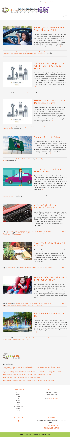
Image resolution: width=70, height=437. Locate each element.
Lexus (18, 404)
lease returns (29, 53)
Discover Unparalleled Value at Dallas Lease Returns (49, 101)
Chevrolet (18, 393)
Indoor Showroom (45, 127)
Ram (18, 410)
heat (44, 159)
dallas (20, 53)
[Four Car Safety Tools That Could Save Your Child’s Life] (17, 285)
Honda (18, 400)
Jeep (18, 402)
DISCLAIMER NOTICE (52, 428)
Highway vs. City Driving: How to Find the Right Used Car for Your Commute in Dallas (28, 380)
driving (41, 159)
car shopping (15, 53)
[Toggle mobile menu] (66, 16)
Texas (35, 53)
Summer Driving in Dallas (47, 136)
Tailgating (3, 233)
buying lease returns (6, 53)
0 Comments (17, 234)
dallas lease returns (35, 127)
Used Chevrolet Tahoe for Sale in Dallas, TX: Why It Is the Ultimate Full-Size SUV (27, 374)
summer (48, 159)
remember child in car (25, 305)
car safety (17, 303)
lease (24, 53)
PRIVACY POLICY (52, 425)
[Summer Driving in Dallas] (17, 145)
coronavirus (30, 267)
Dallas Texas (29, 337)
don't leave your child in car (12, 305)
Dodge (18, 395)
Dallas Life (21, 92)
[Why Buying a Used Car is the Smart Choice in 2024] (17, 35)
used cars (42, 53)
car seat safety (24, 303)
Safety (29, 159)
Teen (8, 196)
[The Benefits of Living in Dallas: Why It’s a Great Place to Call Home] (17, 74)
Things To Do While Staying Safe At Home (50, 244)
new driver (4, 196)
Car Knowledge (32, 52)
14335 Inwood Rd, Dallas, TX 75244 (26, 2)
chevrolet (25, 233)
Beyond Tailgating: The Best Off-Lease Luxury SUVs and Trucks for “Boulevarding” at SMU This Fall (32, 372)
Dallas (45, 52)
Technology (10, 233)
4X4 (21, 233)
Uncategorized (11, 127)
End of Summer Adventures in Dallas (49, 314)
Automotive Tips (24, 52)
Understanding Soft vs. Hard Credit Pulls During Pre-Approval (21, 377)
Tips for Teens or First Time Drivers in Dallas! (47, 170)
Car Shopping (40, 52)
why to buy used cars (15, 339)
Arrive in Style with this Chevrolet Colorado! (45, 206)
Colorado (30, 233)
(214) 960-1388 (49, 2)
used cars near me (18, 269)
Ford (18, 396)
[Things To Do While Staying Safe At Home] (17, 251)
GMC (18, 398)
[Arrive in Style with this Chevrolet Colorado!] (17, 213)
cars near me (23, 267)
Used (38, 53)
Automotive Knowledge (13, 52)
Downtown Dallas (37, 337)
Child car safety (33, 303)
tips (6, 160)
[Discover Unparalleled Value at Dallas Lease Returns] (17, 111)
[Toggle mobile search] (63, 16)
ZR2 (12, 234)
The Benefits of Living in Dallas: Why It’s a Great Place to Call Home (49, 66)
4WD (18, 233)
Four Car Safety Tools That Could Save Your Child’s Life (50, 278)
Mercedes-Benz (18, 406)
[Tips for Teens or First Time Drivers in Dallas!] (17, 177)
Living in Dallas (28, 92)
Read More (64, 52)
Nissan (18, 408)
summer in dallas (46, 337)
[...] (60, 46)
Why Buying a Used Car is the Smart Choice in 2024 (49, 28)
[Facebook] (18, 421)
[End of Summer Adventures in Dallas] (17, 322)
